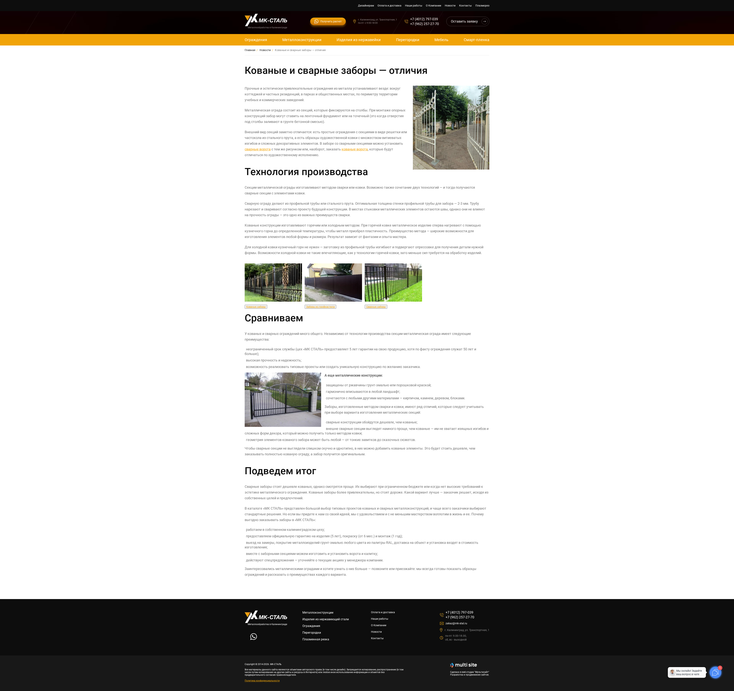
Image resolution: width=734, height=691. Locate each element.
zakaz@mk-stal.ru (456, 623)
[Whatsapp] (253, 639)
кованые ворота (355, 149)
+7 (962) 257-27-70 (424, 24)
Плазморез (482, 5)
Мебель (441, 39)
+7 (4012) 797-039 (424, 19)
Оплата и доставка (389, 5)
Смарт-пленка (476, 39)
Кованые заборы (256, 306)
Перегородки (407, 39)
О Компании (433, 5)
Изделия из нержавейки (359, 39)
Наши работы (413, 5)
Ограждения (256, 39)
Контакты (465, 5)
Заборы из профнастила (320, 306)
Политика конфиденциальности (262, 680)
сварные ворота (258, 149)
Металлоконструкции (302, 39)
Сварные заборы (376, 306)
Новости (450, 5)
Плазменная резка (315, 639)
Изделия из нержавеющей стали (325, 619)
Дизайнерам (366, 5)
